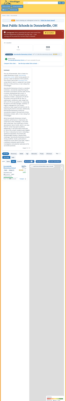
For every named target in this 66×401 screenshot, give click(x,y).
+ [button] (61, 166)
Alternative (34, 153)
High (27, 153)
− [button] (61, 169)
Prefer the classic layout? (48, 20)
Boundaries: (41, 161)
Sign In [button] (6, 10)
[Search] (60, 3)
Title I (58, 153)
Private (41, 153)
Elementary (14, 153)
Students (19, 161)
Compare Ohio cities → (10, 63)
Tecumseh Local (22, 80)
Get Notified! (50, 33)
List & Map (6, 157)
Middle (21, 153)
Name (8, 161)
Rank (13, 161)
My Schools (28, 161)
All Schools (49, 153)
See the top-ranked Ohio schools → (28, 63)
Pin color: (54, 161)
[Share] (63, 3)
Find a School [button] (6, 6)
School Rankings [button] (17, 6)
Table (13, 157)
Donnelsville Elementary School (23, 54)
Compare (22, 178)
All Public (5, 153)
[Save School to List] (25, 179)
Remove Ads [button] (13, 10)
